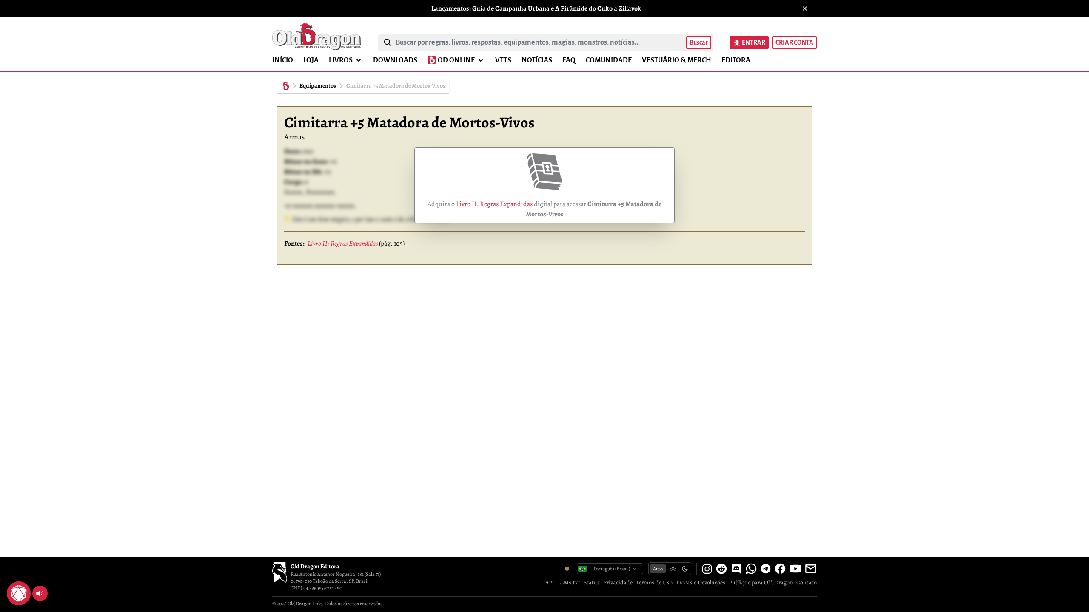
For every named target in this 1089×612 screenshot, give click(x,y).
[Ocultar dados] (29, 583)
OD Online (456, 60)
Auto (658, 568)
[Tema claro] (673, 569)
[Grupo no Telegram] (766, 569)
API (549, 582)
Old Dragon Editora (315, 566)
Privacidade (618, 582)
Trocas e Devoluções (700, 582)
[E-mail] (811, 569)
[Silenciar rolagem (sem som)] (40, 593)
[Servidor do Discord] (736, 568)
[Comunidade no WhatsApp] (751, 569)
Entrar (753, 42)
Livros (341, 60)
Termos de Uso (654, 582)
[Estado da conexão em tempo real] (567, 569)
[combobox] (539, 42)
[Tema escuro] (685, 569)
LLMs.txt (569, 582)
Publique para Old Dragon (761, 582)
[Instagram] (707, 569)
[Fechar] (805, 8)
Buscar (699, 42)
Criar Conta (794, 42)
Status (592, 582)
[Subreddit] (721, 569)
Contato (806, 582)
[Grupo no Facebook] (780, 569)
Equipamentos (317, 86)
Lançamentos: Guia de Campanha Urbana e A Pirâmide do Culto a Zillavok (536, 8)
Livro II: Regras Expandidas (494, 204)
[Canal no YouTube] (795, 569)
